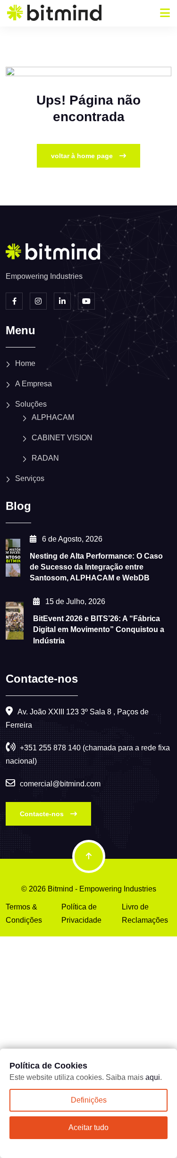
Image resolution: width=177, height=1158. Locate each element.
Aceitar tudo (88, 1127)
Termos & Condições (24, 913)
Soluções (31, 404)
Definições (89, 1100)
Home (25, 363)
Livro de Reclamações (145, 913)
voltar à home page (83, 156)
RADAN (45, 458)
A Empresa (33, 384)
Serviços (29, 478)
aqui (152, 1077)
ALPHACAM (53, 417)
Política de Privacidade (81, 913)
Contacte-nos (43, 814)
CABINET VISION (62, 438)
